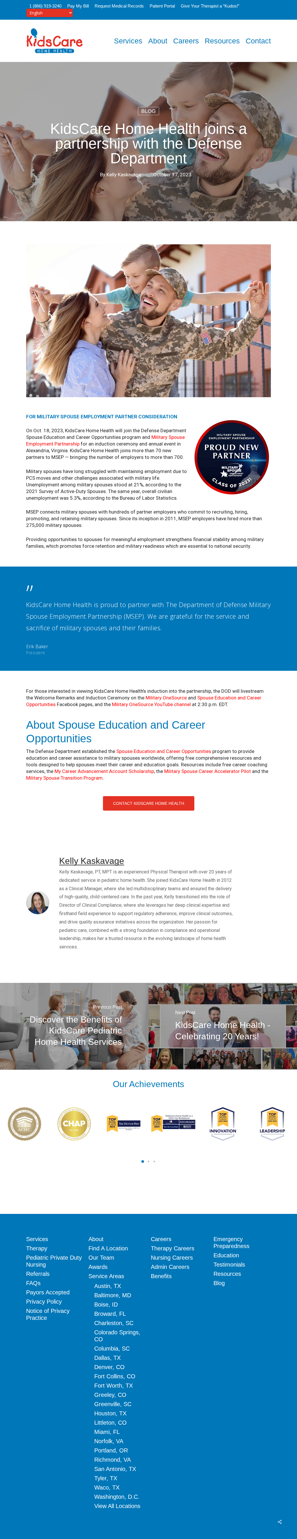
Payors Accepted (48, 1292)
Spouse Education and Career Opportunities (163, 751)
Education (226, 1255)
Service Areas (106, 1276)
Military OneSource (166, 698)
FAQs (33, 1283)
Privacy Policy (44, 1301)
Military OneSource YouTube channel (151, 704)
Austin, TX (107, 1286)
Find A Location (108, 1248)
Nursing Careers (172, 1257)
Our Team (101, 1257)
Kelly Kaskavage (123, 174)
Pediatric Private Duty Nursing (54, 1261)
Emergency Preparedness (231, 1242)
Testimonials (229, 1264)
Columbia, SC (112, 1348)
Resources (227, 1274)
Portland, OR (111, 1450)
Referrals (38, 1274)
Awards (98, 1267)
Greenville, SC (112, 1404)
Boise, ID (106, 1304)
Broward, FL (110, 1314)
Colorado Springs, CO (117, 1335)
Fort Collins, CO (114, 1376)
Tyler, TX (105, 1478)
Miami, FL (107, 1432)
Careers (161, 1239)
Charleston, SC (113, 1323)
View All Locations (117, 1506)
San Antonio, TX (115, 1469)
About (96, 1239)
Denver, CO (109, 1367)
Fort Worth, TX (113, 1385)
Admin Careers (170, 1267)
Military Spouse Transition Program (64, 778)
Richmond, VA (112, 1459)
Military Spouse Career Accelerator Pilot (207, 771)
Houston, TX (110, 1413)
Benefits (161, 1276)
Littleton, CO (110, 1422)
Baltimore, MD (112, 1295)
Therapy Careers (172, 1248)
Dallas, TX (107, 1358)
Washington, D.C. (117, 1497)
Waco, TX (106, 1487)
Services (37, 1239)
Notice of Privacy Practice (48, 1314)
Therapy (36, 1248)
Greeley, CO (110, 1395)
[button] (148, 803)
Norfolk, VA (108, 1441)
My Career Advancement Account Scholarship (104, 771)
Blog (148, 111)
